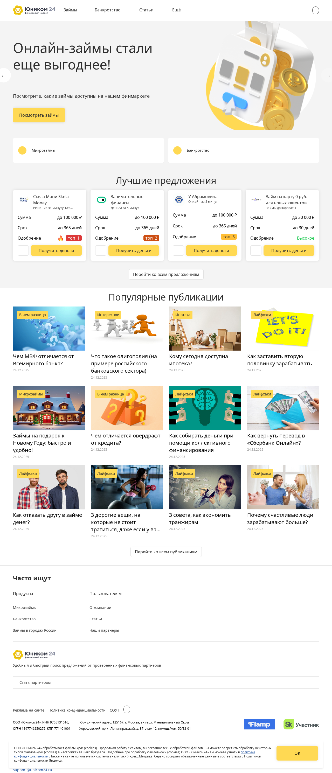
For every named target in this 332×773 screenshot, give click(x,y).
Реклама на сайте (28, 710)
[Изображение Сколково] (301, 725)
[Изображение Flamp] (259, 725)
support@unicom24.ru (32, 769)
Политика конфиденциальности (77, 710)
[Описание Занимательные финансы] (100, 250)
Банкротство (108, 10)
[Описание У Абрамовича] (178, 250)
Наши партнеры (104, 630)
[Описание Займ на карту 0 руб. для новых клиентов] (255, 250)
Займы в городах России (35, 630)
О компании (100, 607)
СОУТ (114, 710)
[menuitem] (73, 10)
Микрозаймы (25, 607)
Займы (70, 10)
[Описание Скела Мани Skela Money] (23, 250)
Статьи (146, 10)
